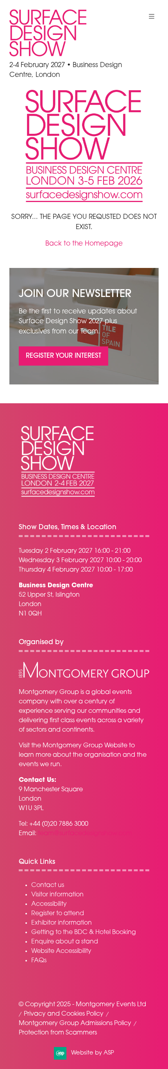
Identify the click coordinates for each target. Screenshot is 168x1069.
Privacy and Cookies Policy (64, 1014)
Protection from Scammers (58, 1033)
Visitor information (57, 895)
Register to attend (57, 914)
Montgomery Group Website (85, 746)
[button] (152, 16)
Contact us (47, 885)
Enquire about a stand (64, 942)
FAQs (38, 961)
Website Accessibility (61, 951)
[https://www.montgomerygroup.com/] (84, 677)
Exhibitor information (61, 923)
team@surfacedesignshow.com (85, 833)
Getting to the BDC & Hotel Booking (83, 932)
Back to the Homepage (84, 243)
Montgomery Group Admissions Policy (75, 1023)
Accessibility (49, 904)
